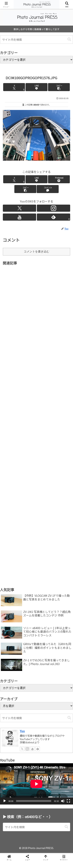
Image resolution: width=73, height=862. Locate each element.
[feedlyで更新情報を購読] (37, 749)
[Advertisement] (36, 420)
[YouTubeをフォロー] (19, 217)
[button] (69, 39)
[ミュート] (62, 801)
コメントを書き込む (36, 251)
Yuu (22, 731)
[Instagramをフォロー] (53, 208)
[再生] (4, 801)
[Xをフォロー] (19, 208)
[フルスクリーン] (68, 801)
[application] (36, 784)
